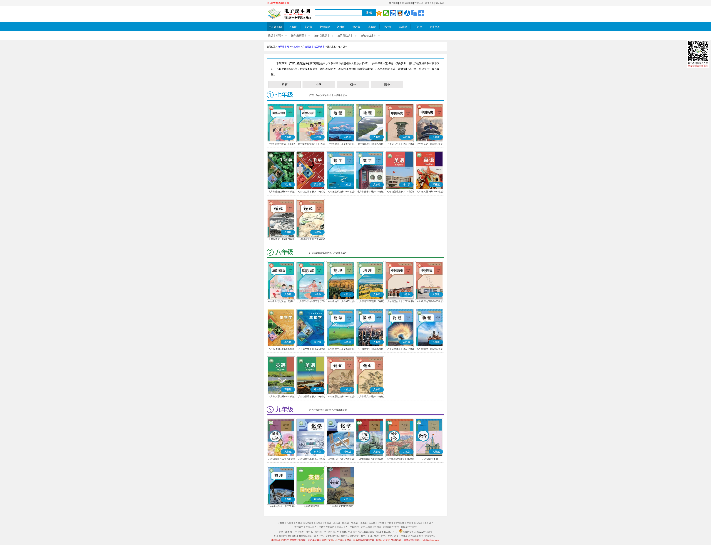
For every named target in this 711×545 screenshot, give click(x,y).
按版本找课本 (275, 35)
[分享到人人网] (407, 13)
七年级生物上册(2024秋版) (282, 191)
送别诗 (377, 527)
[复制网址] (414, 13)
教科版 (341, 27)
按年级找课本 (299, 35)
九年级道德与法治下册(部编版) (282, 459)
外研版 (381, 522)
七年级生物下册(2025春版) (311, 191)
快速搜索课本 (406, 3)
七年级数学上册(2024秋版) (341, 191)
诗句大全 (429, 3)
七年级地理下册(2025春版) (371, 144)
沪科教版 (399, 522)
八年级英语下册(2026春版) (311, 396)
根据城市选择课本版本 (278, 3)
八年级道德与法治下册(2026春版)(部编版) (312, 301)
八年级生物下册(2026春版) (311, 349)
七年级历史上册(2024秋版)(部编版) (400, 144)
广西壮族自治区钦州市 (314, 46)
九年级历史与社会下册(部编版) (400, 459)
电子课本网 (275, 27)
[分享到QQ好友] (400, 13)
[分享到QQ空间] (379, 13)
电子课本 (393, 3)
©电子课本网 (285, 532)
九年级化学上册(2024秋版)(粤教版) (311, 459)
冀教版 (372, 27)
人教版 (293, 27)
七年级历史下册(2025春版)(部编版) (430, 144)
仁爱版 (372, 522)
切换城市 (295, 46)
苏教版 (308, 27)
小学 (319, 84)
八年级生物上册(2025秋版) (282, 349)
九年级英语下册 (311, 506)
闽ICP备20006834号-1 (386, 532)
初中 (353, 84)
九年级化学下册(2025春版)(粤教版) (341, 459)
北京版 (418, 522)
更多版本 (435, 27)
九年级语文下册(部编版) (341, 506)
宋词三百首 (366, 527)
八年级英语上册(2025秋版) (282, 396)
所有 (285, 84)
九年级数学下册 (430, 458)
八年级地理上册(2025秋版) (341, 301)
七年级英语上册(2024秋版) (400, 191)
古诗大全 (418, 3)
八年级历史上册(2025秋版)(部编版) (400, 301)
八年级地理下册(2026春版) (371, 301)
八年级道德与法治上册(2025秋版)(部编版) (282, 301)
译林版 (390, 522)
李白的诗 (354, 527)
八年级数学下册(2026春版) (371, 349)
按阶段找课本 (345, 35)
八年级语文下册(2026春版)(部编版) (371, 397)
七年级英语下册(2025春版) (430, 191)
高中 (387, 84)
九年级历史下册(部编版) (371, 458)
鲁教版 (356, 27)
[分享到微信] (386, 13)
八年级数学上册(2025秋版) (341, 349)
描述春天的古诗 (326, 527)
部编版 (403, 27)
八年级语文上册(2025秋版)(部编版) (341, 397)
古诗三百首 (342, 527)
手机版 (281, 522)
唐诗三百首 (311, 527)
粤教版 (354, 522)
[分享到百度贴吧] (393, 13)
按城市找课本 (368, 35)
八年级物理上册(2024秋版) (400, 349)
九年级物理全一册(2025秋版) (282, 506)
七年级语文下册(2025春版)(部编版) (311, 239)
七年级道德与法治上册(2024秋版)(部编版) (282, 144)
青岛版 (410, 522)
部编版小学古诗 (409, 527)
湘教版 (363, 522)
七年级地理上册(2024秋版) (341, 144)
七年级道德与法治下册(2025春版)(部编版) (312, 144)
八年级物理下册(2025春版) (430, 349)
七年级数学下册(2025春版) (371, 191)
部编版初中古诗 (391, 527)
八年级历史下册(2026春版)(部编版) (430, 301)
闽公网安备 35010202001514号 (417, 532)
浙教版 (387, 27)
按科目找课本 (322, 35)
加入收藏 (439, 3)
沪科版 (419, 27)
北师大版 (325, 27)
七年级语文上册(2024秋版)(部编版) (282, 239)
